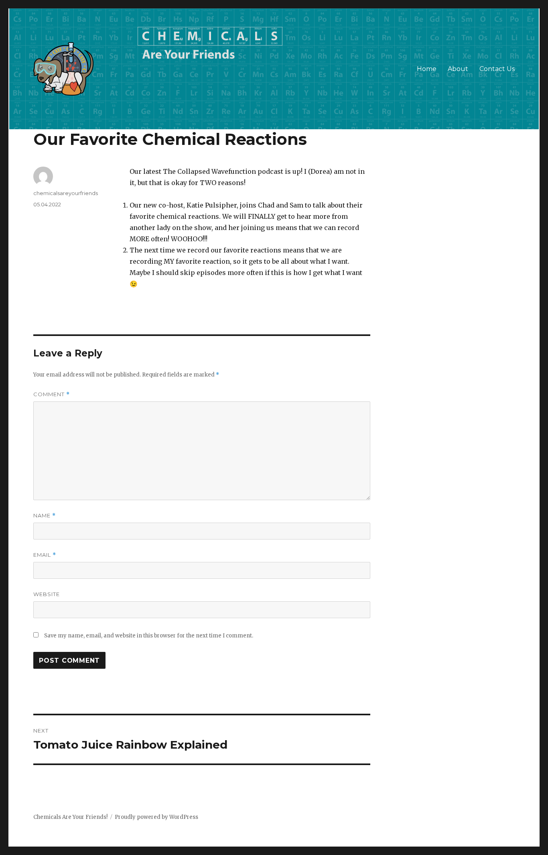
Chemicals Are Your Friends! (70, 817)
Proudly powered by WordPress (156, 817)
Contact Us (497, 69)
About (458, 69)
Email (44, 555)
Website (46, 594)
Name (44, 515)
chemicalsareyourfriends (65, 193)
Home (426, 69)
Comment (51, 394)
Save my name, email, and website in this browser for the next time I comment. (148, 635)
